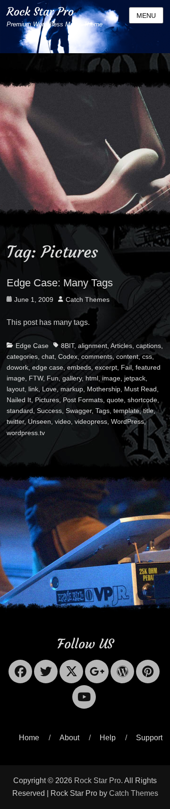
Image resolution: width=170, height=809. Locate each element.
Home (29, 738)
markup (71, 389)
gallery (72, 378)
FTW (36, 378)
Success (49, 410)
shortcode (142, 400)
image (111, 378)
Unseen (39, 421)
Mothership (103, 389)
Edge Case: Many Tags (60, 283)
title (148, 410)
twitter (15, 421)
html (91, 378)
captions (148, 345)
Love (49, 389)
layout (16, 389)
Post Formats (83, 400)
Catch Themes (88, 299)
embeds (79, 367)
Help (108, 738)
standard (20, 410)
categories (22, 356)
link (33, 389)
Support (149, 738)
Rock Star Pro (40, 12)
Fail (126, 367)
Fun (53, 378)
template (126, 410)
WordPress (127, 421)
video (63, 421)
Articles (121, 345)
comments (96, 356)
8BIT (67, 345)
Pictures (47, 400)
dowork (17, 367)
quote (115, 400)
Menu (146, 15)
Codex (67, 356)
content (127, 356)
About (69, 738)
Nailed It (19, 400)
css (147, 356)
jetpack (134, 378)
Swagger (79, 410)
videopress (91, 421)
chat (48, 356)
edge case (47, 367)
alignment (92, 345)
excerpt (106, 367)
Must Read (140, 389)
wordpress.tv (26, 433)
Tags (102, 410)
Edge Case (32, 345)
